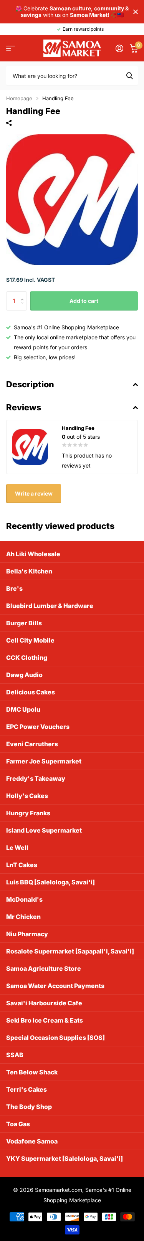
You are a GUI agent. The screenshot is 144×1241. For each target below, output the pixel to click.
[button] (24, 294)
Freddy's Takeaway (35, 778)
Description (30, 384)
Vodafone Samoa (32, 1141)
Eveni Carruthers (32, 744)
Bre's (14, 588)
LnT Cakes (21, 865)
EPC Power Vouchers (38, 726)
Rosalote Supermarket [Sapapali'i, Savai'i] (70, 951)
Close (135, 11)
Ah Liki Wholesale (33, 554)
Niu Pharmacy (27, 934)
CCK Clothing (26, 657)
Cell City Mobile (30, 640)
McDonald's (24, 899)
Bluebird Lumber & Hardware (49, 606)
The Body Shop (29, 1106)
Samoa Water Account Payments (55, 986)
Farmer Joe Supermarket (43, 761)
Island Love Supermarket (44, 830)
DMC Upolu (23, 709)
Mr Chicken (23, 916)
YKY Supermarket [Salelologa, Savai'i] (64, 1158)
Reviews (23, 407)
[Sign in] (119, 48)
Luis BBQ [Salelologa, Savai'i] (50, 882)
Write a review (34, 493)
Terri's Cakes (26, 1089)
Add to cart (84, 300)
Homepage (19, 98)
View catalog (10, 48)
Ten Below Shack (32, 1072)
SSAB (14, 1055)
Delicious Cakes (30, 692)
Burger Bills (24, 623)
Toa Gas (18, 1124)
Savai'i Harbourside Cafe (44, 1003)
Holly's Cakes (27, 796)
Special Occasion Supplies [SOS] (55, 1037)
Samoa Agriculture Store (43, 968)
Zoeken (129, 75)
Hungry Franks (28, 813)
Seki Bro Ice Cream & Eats (44, 1020)
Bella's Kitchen (29, 571)
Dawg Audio (24, 675)
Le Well (17, 847)
